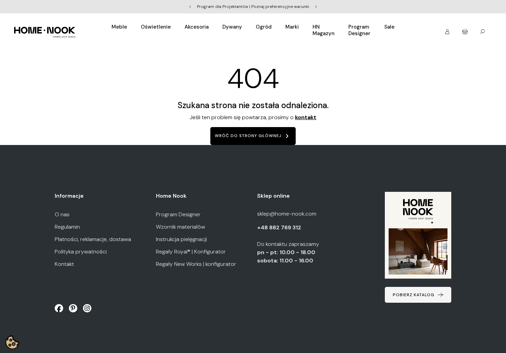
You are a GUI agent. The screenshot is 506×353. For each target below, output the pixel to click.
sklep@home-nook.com (286, 213)
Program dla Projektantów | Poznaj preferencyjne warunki (253, 6)
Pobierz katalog (413, 295)
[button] (448, 29)
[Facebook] (59, 308)
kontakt (305, 117)
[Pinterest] (73, 308)
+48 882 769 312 (280, 227)
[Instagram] (87, 308)
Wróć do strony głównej (253, 136)
